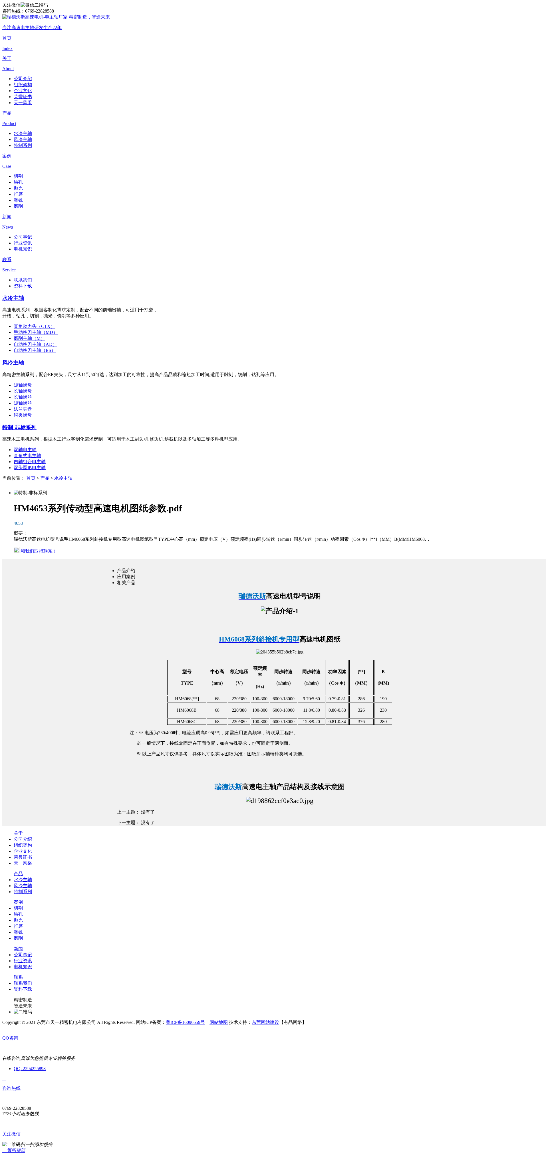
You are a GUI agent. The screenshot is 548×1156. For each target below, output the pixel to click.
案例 (18, 902)
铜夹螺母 (23, 415)
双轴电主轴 (25, 449)
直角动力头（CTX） (34, 326)
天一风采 (23, 102)
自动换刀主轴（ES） (35, 350)
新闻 (18, 948)
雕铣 (18, 200)
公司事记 (23, 237)
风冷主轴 (23, 139)
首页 (30, 478)
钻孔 (18, 182)
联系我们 (23, 279)
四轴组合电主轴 (30, 461)
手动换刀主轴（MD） (36, 332)
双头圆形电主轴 (30, 467)
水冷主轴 (23, 133)
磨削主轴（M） (29, 338)
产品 (44, 478)
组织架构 (23, 84)
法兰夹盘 (23, 409)
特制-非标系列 (19, 427)
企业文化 (23, 90)
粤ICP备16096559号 (185, 1022)
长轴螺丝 (23, 397)
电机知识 (23, 249)
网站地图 (218, 1022)
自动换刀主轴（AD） (35, 344)
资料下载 (23, 285)
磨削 (18, 206)
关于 (18, 833)
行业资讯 (23, 243)
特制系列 (23, 145)
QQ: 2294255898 (30, 1068)
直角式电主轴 (27, 455)
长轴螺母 (23, 391)
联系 (18, 977)
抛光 (18, 188)
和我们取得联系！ (38, 551)
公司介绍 (23, 78)
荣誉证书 (23, 96)
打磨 (18, 194)
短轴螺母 (23, 385)
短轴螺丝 (23, 403)
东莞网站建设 (265, 1022)
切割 (18, 176)
